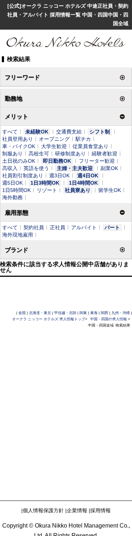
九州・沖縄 (120, 313)
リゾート (47, 190)
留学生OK (109, 190)
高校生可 (39, 153)
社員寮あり (78, 190)
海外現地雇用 (17, 235)
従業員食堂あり (91, 146)
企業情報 (77, 510)
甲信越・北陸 (65, 313)
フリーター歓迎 (97, 161)
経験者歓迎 (104, 153)
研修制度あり (70, 153)
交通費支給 (69, 132)
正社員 (57, 227)
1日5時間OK (16, 190)
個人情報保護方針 (43, 510)
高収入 (10, 168)
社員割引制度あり (22, 175)
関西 (104, 313)
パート (112, 227)
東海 (94, 313)
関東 (83, 313)
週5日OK (12, 183)
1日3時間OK (44, 183)
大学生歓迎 (54, 146)
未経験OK (36, 132)
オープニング (54, 139)
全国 (22, 313)
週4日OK (87, 175)
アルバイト (84, 227)
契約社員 (33, 227)
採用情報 (100, 510)
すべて (10, 132)
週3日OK (59, 175)
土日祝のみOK (18, 161)
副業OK (109, 168)
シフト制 (99, 132)
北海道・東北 (40, 313)
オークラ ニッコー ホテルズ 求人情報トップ (48, 319)
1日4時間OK (83, 183)
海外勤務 (12, 197)
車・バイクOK (18, 146)
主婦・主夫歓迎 (75, 168)
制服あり (12, 153)
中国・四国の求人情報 (109, 319)
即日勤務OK (57, 161)
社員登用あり (17, 139)
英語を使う (36, 168)
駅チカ (83, 139)
